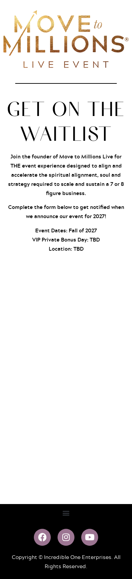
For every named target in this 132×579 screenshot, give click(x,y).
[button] (66, 513)
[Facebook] (42, 537)
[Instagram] (66, 537)
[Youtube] (89, 537)
